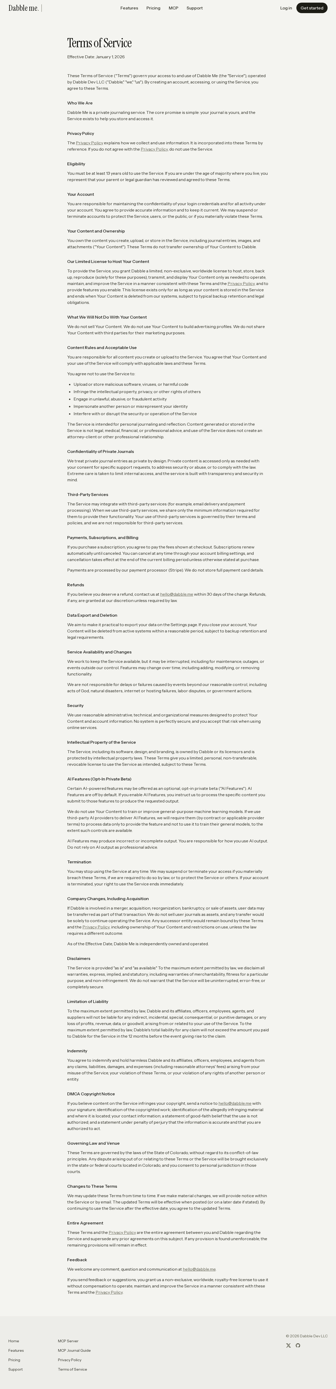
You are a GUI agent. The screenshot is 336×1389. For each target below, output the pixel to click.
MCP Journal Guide (74, 1350)
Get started (312, 7)
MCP (173, 7)
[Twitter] (288, 1345)
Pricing (153, 7)
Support (195, 7)
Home (13, 1341)
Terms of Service (72, 1369)
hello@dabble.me (176, 594)
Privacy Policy (89, 142)
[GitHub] (298, 1345)
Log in (286, 7)
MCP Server (68, 1341)
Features (129, 7)
